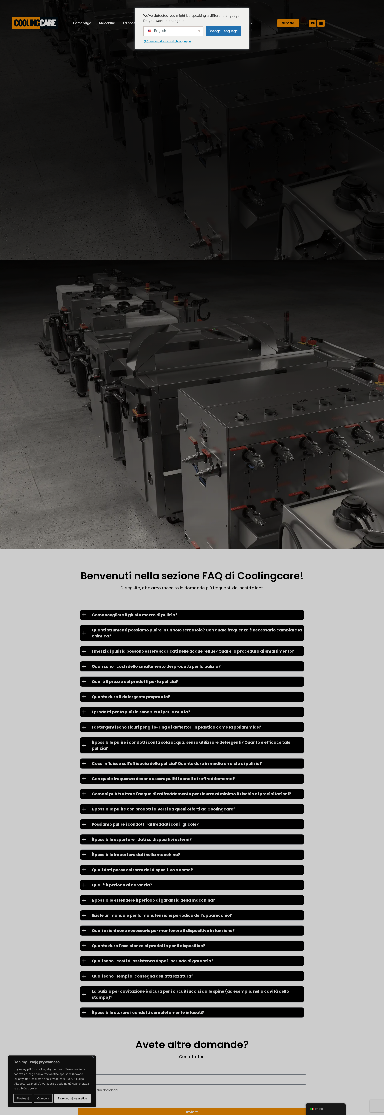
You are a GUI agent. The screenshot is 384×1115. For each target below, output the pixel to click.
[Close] (93, 1057)
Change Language (223, 31)
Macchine (107, 23)
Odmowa (43, 1098)
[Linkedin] (321, 23)
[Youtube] (312, 23)
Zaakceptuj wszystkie (72, 1098)
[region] (52, 1081)
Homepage (82, 23)
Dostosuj (23, 1098)
